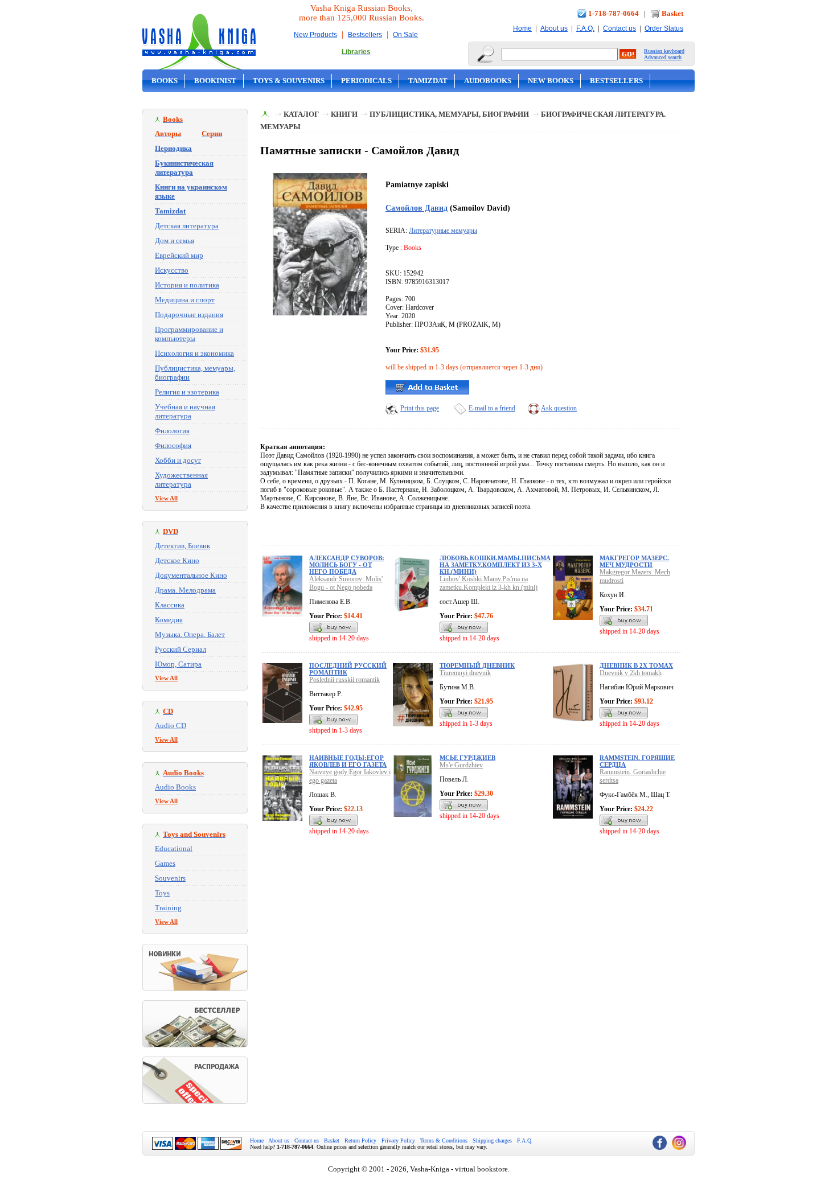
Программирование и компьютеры (189, 334)
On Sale (405, 35)
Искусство (171, 270)
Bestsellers (365, 35)
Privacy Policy (398, 1140)
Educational (173, 848)
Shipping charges (492, 1140)
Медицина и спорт (185, 299)
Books (164, 80)
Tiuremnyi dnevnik (465, 673)
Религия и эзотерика (187, 392)
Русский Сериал (180, 649)
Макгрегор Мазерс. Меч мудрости (634, 561)
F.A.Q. (585, 28)
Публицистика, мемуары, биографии (449, 114)
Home (522, 28)
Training (168, 907)
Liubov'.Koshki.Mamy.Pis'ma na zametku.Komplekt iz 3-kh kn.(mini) (489, 583)
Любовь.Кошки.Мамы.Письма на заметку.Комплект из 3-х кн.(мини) (495, 564)
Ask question (559, 408)
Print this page (419, 408)
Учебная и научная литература (185, 411)
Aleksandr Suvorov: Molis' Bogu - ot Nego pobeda (346, 583)
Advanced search (663, 57)
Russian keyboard (664, 51)
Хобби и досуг (178, 460)
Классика (169, 605)
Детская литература (187, 225)
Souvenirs (170, 878)
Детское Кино (177, 560)
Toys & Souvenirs (289, 80)
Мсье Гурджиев (467, 757)
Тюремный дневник (477, 665)
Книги (344, 114)
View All (166, 498)
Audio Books (175, 787)
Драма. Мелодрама (185, 590)
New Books (550, 80)
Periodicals (366, 80)
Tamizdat (428, 80)
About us (554, 28)
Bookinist (215, 80)
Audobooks (487, 80)
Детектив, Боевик (182, 545)
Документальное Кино (191, 575)
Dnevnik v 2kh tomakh (631, 673)
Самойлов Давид (416, 207)
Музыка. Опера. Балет (190, 634)
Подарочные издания (189, 314)
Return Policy (360, 1140)
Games (165, 863)
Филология (172, 430)
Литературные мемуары (443, 231)
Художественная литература (181, 479)
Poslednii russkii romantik (344, 680)
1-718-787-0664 (613, 13)
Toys (162, 893)
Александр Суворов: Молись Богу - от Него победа (346, 564)
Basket (672, 13)
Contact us (619, 28)
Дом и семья (174, 240)
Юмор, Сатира (178, 664)
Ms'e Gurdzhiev (461, 765)
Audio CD (170, 725)
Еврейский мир (179, 255)
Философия (173, 445)
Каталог (301, 114)
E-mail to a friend (492, 408)
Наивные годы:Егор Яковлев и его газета (348, 761)
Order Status (664, 28)
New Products (315, 35)
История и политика (187, 285)
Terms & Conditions (443, 1140)
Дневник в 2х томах (636, 665)
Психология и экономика (194, 353)
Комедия (169, 619)
